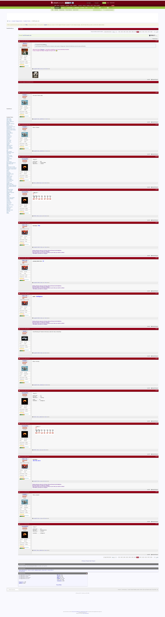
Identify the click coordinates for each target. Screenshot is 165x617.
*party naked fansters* (23, 570)
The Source (9, 201)
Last (156, 557)
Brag (96, 7)
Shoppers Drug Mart (10, 192)
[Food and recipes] (108, 5)
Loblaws (8, 157)
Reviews (88, 5)
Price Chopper (9, 179)
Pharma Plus (9, 178)
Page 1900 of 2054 (108, 31)
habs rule (41, 68)
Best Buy (8, 122)
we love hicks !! (51, 570)
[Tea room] (104, 5)
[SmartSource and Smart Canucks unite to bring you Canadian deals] (12, 111)
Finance (84, 5)
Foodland (8, 138)
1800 (124, 31)
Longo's (8, 159)
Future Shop (9, 140)
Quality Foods (9, 183)
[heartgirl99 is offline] (24, 167)
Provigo (8, 182)
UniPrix (8, 205)
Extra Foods (9, 131)
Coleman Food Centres (11, 128)
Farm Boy (8, 135)
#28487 (157, 92)
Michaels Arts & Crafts (11, 166)
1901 (140, 31)
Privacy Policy (154, 589)
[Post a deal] (112, 5)
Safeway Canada (10, 189)
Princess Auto (9, 181)
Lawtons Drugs (9, 155)
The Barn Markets (10, 198)
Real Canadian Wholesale (11, 186)
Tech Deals (62, 5)
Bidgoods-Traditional (10, 123)
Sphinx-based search (86, 613)
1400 (122, 31)
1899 (135, 31)
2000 (151, 31)
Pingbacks (21, 582)
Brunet (8, 124)
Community (61, 9)
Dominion (8, 130)
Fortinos (8, 139)
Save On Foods (9, 190)
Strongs (8, 196)
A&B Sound (9, 118)
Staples (8, 195)
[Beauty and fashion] (106, 5)
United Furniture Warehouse (10, 207)
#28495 (157, 358)
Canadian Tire (9, 127)
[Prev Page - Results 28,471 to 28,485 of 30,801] (116, 32)
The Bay (8, 199)
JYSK (8, 154)
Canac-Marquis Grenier (11, 126)
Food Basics (9, 137)
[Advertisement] (42, 87)
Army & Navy (9, 120)
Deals (58, 5)
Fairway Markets (10, 132)
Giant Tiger (9, 141)
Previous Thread (85, 560)
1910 (146, 31)
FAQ (52, 9)
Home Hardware (10, 147)
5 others (45, 416)
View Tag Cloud (22, 571)
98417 (154, 35)
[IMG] (58, 577)
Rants (91, 5)
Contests (80, 5)
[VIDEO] (58, 578)
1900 (138, 31)
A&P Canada (9, 119)
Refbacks (20, 583)
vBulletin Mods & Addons (84, 611)
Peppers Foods (9, 176)
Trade (111, 7)
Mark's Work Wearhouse (11, 162)
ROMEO (38, 68)
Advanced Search (109, 10)
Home (55, 5)
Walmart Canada (10, 209)
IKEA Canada (9, 151)
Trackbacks (59, 580)
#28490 (157, 189)
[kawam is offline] (24, 338)
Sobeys (8, 193)
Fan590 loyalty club (27, 35)
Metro (8, 165)
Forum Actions (69, 9)
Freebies (75, 5)
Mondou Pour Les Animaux (12, 167)
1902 (143, 31)
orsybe (41, 481)
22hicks (25, 43)
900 (119, 31)
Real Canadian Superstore (11, 185)
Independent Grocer (10, 152)
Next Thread (92, 560)
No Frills (8, 171)
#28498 (157, 456)
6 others (46, 68)
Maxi (7, 164)
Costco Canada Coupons (11, 129)
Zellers (8, 213)
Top (86, 7)
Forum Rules (58, 584)
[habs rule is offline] (24, 232)
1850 (127, 31)
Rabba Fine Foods (10, 184)
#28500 (157, 523)
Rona (8, 188)
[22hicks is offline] (24, 51)
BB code (58, 575)
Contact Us (119, 589)
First (114, 557)
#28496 (157, 390)
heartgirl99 (35, 68)
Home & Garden (97, 5)
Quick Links (75, 9)
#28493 (157, 293)
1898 (132, 31)
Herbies (8, 144)
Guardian (8, 143)
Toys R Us (9, 203)
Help (108, 2)
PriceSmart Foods (10, 180)
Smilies (58, 576)
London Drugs (9, 158)
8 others (45, 518)
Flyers (71, 5)
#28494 (157, 328)
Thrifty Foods (9, 202)
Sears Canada (9, 191)
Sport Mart (9, 194)
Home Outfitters (10, 148)
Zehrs (8, 212)
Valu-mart (8, 208)
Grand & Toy (9, 142)
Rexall (8, 187)
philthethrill (41, 416)
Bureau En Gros (10, 125)
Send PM (148, 79)
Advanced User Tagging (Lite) (76, 611)
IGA (7, 150)
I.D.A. (8, 149)
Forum (57, 7)
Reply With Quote (155, 79)
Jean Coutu (9, 153)
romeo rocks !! (44, 570)
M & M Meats (9, 161)
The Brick (8, 200)
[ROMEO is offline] (24, 102)
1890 (130, 31)
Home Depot (9, 146)
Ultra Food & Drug (10, 204)
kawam (42, 49)
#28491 (157, 222)
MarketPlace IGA (10, 163)
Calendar (56, 9)
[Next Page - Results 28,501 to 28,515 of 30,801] (154, 32)
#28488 (157, 124)
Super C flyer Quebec (11, 197)
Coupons (67, 5)
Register (112, 2)
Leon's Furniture (10, 156)
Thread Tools (154, 38)
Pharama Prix (9, 177)
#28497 (157, 423)
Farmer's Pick (9, 136)
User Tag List (21, 28)
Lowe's (8, 160)
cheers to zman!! (31, 570)
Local (103, 7)
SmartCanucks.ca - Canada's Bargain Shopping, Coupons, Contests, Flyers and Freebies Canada (137, 589)
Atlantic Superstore (10, 121)
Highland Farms (9, 145)
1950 (149, 31)
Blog (52, 7)
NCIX (8, 170)
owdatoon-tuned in (38, 570)
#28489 (157, 156)
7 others (45, 247)
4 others (45, 550)
